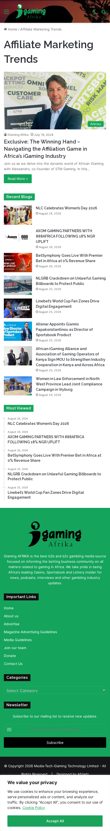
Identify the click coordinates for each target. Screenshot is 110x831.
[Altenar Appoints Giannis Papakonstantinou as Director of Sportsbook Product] (18, 331)
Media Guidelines (18, 640)
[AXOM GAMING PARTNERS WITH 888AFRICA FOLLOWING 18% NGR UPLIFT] (18, 238)
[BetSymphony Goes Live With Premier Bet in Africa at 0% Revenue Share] (18, 262)
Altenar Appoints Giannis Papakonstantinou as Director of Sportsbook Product (64, 329)
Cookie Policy (34, 807)
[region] (55, 803)
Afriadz (83, 774)
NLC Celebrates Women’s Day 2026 (66, 208)
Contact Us (13, 664)
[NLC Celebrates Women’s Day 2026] (18, 215)
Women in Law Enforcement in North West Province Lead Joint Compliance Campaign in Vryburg (69, 384)
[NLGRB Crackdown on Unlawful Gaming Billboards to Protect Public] (18, 285)
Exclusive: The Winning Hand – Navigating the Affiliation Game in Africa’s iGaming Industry (45, 149)
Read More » (18, 179)
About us (11, 616)
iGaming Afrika (18, 135)
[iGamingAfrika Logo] (31, 11)
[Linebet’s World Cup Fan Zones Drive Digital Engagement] (18, 308)
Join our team (15, 648)
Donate (10, 656)
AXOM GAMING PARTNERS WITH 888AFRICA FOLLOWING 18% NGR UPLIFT (65, 236)
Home (12, 29)
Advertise (11, 624)
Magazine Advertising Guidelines (30, 632)
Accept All (55, 821)
